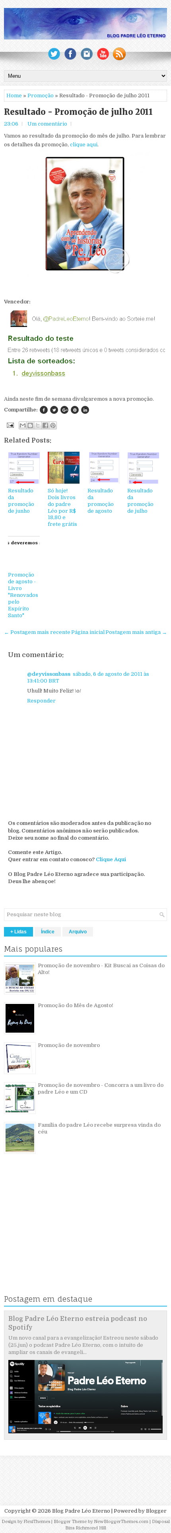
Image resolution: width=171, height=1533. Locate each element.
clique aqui (83, 145)
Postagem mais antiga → (136, 632)
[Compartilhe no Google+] (64, 410)
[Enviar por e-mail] (23, 425)
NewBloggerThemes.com (121, 1521)
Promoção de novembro (69, 1045)
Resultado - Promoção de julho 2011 (78, 112)
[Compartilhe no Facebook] (44, 410)
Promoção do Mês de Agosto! (75, 1005)
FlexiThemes (36, 1521)
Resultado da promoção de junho (21, 501)
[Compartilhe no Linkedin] (85, 410)
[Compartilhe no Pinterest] (75, 410)
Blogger (156, 1511)
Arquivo (78, 932)
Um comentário (47, 124)
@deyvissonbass (48, 674)
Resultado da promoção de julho (140, 501)
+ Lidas (18, 932)
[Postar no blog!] (30, 425)
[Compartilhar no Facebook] (45, 425)
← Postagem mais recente (37, 632)
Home (14, 95)
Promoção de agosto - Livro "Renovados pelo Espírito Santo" (23, 595)
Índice (47, 932)
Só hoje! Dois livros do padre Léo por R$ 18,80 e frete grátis (62, 507)
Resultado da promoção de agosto (100, 501)
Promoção (40, 95)
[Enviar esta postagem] (9, 425)
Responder (41, 701)
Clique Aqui (111, 859)
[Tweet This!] (54, 410)
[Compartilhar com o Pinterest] (53, 425)
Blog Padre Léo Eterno (81, 1511)
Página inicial (88, 632)
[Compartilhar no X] (38, 425)
